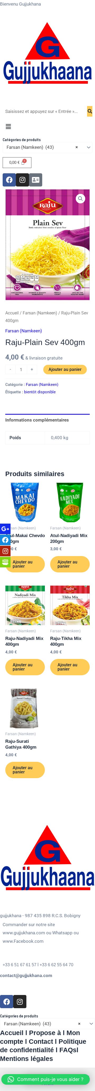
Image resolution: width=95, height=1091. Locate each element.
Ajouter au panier (65, 369)
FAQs (68, 1050)
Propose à (45, 1032)
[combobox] (47, 147)
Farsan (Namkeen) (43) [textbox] (42, 147)
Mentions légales (26, 1058)
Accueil (12, 312)
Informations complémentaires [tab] (37, 420)
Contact (41, 1041)
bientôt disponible (40, 392)
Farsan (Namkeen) (40, 312)
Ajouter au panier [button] (22, 564)
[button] (47, 127)
